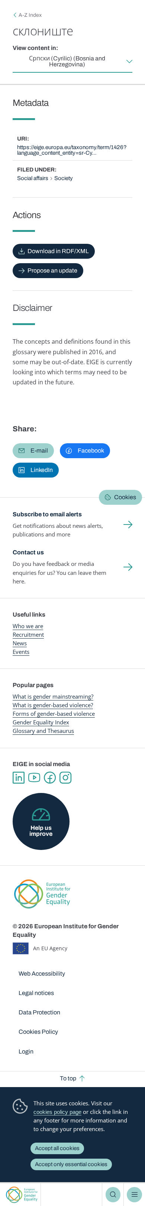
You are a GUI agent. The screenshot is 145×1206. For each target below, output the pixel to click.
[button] (33, 450)
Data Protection (39, 1012)
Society (63, 178)
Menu (134, 1194)
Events (21, 651)
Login (26, 1051)
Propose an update (52, 270)
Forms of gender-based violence (54, 713)
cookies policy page (57, 1112)
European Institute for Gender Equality (22, 1194)
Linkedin (19, 778)
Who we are (28, 626)
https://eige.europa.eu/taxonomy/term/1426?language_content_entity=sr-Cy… (72, 150)
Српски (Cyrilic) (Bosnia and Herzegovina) (67, 61)
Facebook (50, 778)
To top (68, 1078)
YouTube (34, 778)
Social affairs (32, 178)
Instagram (65, 778)
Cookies (125, 497)
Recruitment (28, 634)
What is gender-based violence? (53, 705)
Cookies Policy (38, 1032)
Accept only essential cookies (71, 1164)
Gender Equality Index (41, 722)
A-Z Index (30, 15)
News (20, 643)
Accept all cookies (57, 1148)
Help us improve (40, 831)
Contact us (28, 552)
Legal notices (36, 993)
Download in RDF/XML (58, 251)
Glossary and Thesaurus (43, 730)
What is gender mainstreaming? (53, 696)
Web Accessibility (42, 973)
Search (113, 1194)
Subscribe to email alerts (47, 514)
